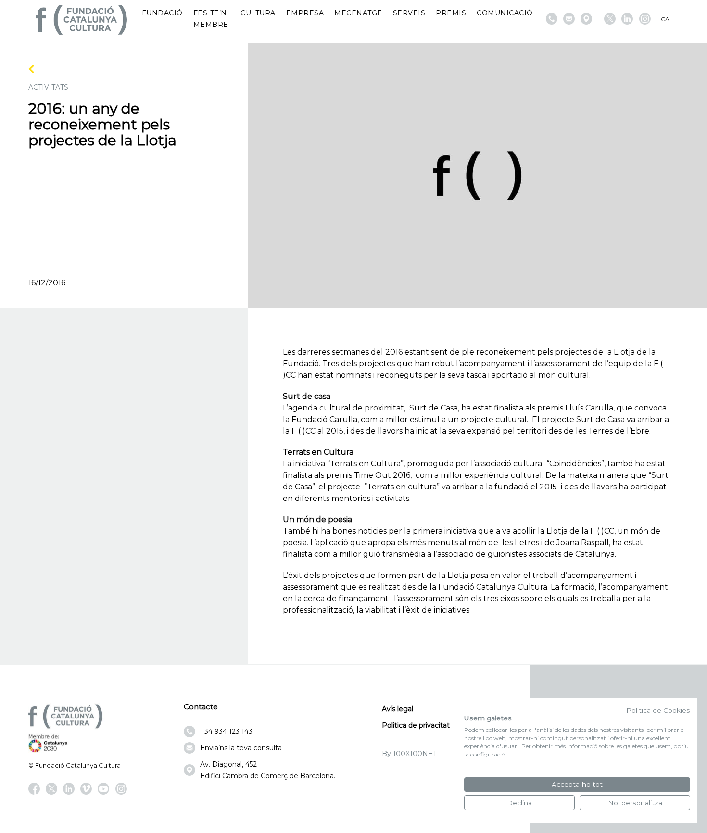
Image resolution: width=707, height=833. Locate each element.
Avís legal (397, 709)
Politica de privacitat (416, 725)
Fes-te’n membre (210, 19)
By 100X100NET (409, 753)
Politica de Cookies (658, 710)
